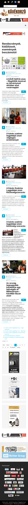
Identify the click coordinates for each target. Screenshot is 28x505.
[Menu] (25, 25)
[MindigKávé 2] (14, 19)
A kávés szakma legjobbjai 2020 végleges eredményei (14, 136)
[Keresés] (12, 2)
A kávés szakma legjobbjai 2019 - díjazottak (15, 331)
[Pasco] (14, 387)
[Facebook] (15, 2)
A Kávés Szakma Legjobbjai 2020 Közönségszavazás (15, 190)
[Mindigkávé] (14, 435)
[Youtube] (19, 2)
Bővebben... (6, 102)
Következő (12, 347)
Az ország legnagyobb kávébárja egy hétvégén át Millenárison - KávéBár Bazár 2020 (13, 289)
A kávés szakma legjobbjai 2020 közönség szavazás (15, 224)
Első (4, 345)
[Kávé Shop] (8, 2)
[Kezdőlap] (5, 2)
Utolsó (18, 347)
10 (7, 347)
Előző (8, 345)
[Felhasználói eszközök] (23, 91)
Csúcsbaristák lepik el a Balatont (12, 335)
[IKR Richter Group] (14, 455)
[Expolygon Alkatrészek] (14, 416)
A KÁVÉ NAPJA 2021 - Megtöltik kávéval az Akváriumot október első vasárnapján (16, 83)
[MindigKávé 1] (14, 33)
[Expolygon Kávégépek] (14, 449)
